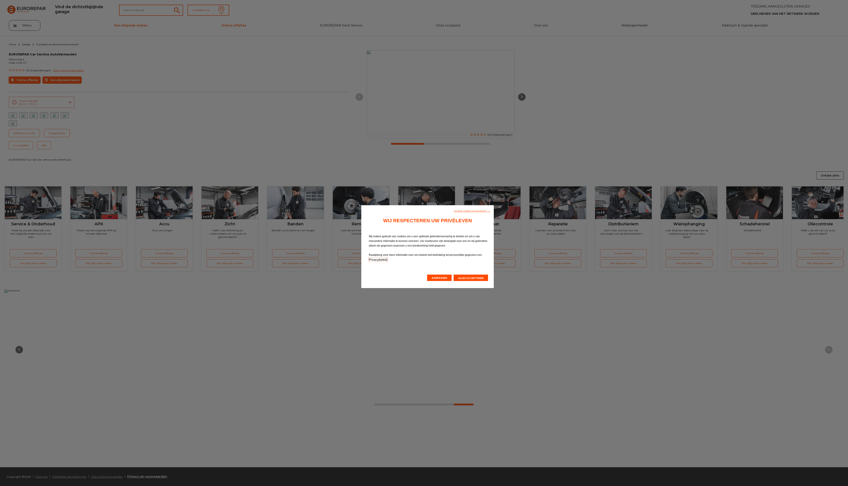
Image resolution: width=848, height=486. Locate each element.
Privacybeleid (378, 259)
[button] (472, 210)
